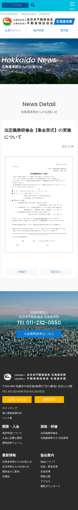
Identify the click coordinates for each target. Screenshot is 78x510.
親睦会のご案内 (11, 471)
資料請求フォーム (12, 442)
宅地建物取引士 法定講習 (54, 437)
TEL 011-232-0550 (39, 322)
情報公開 (45, 476)
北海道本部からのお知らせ (17, 461)
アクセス (45, 481)
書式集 (64, 30)
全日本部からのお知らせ (15, 466)
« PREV (22, 271)
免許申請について (12, 433)
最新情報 (9, 455)
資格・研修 (49, 426)
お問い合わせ (17, 399)
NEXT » (56, 271)
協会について (48, 461)
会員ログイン (13, 30)
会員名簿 (45, 471)
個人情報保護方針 (12, 413)
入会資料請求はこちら (39, 333)
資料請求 (49, 399)
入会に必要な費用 (12, 437)
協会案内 (47, 455)
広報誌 (6, 476)
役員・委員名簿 (49, 466)
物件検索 (38, 30)
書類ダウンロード (50, 486)
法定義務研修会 (49, 433)
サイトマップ (9, 408)
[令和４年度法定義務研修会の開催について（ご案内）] (39, 207)
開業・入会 (10, 426)
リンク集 (7, 418)
